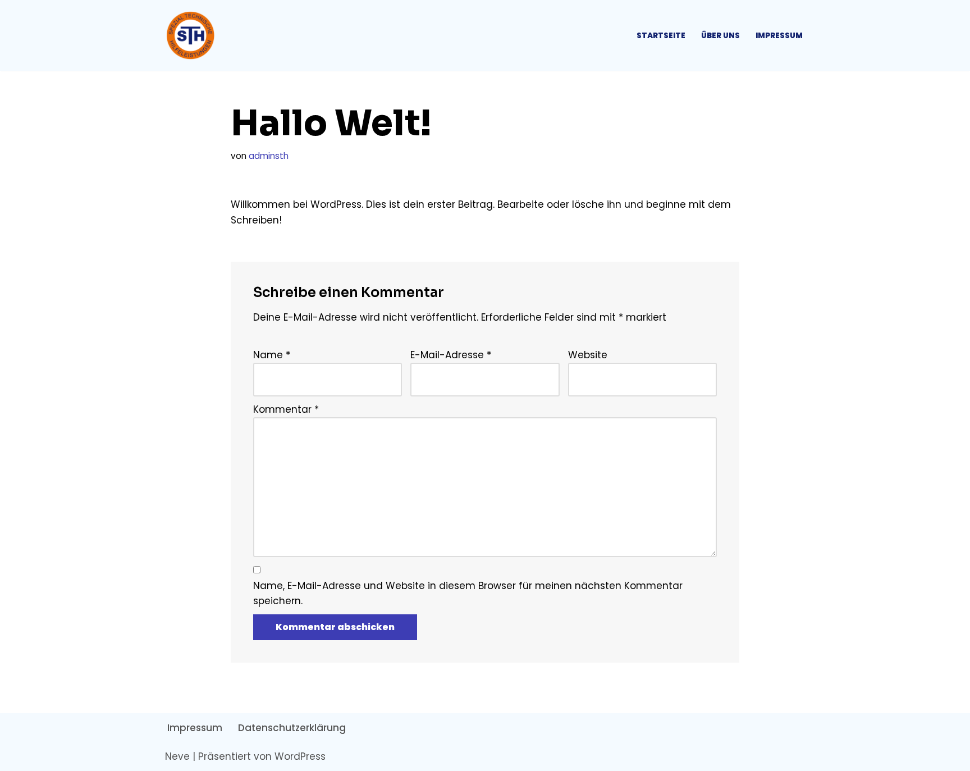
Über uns (720, 35)
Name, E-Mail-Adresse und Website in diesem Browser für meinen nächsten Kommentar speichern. (468, 593)
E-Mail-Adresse (450, 355)
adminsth (269, 156)
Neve (177, 756)
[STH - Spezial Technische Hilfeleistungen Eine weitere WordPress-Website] (193, 35)
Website (587, 355)
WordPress (300, 756)
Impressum (779, 35)
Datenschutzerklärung (292, 727)
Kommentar (286, 409)
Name (271, 355)
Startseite (661, 35)
